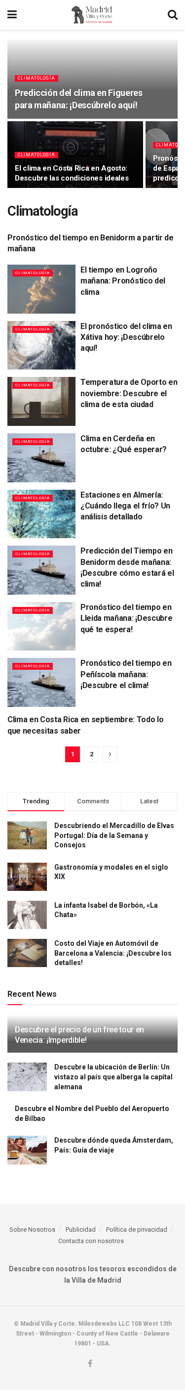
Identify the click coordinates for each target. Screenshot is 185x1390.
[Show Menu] (12, 15)
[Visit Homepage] (92, 15)
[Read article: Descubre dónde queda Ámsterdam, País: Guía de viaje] (27, 1150)
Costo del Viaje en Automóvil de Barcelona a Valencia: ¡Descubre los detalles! (113, 953)
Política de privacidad (136, 1229)
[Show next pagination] (110, 754)
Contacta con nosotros (91, 1241)
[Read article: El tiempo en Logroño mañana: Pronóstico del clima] (41, 289)
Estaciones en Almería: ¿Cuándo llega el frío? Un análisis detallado (125, 506)
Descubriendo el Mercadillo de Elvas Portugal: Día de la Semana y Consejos (114, 835)
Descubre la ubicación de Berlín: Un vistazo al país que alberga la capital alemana (113, 1076)
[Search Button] (173, 15)
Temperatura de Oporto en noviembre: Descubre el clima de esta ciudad (128, 393)
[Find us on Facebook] (90, 1364)
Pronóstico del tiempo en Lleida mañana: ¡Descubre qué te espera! (126, 618)
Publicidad (81, 1229)
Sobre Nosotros (32, 1229)
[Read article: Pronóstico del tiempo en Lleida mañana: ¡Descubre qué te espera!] (41, 626)
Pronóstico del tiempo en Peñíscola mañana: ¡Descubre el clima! (125, 674)
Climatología (36, 78)
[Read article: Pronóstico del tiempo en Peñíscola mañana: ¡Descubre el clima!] (41, 682)
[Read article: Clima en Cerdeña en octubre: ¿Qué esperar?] (41, 457)
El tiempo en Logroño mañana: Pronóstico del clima (122, 281)
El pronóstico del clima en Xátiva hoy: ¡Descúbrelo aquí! (126, 337)
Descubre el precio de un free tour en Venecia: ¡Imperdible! (79, 1035)
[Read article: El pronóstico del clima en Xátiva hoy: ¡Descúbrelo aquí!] (41, 345)
